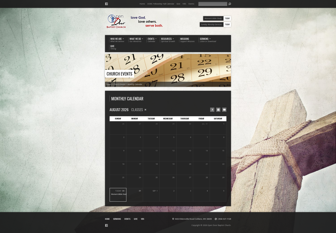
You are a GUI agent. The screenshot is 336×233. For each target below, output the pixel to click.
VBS (184, 3)
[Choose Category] (224, 110)
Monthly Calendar (134, 84)
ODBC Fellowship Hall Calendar (160, 3)
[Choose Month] (218, 110)
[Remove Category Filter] (145, 110)
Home (142, 3)
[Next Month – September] (212, 110)
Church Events (119, 74)
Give (178, 3)
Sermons (117, 218)
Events (191, 3)
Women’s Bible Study (119, 194)
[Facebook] (106, 3)
